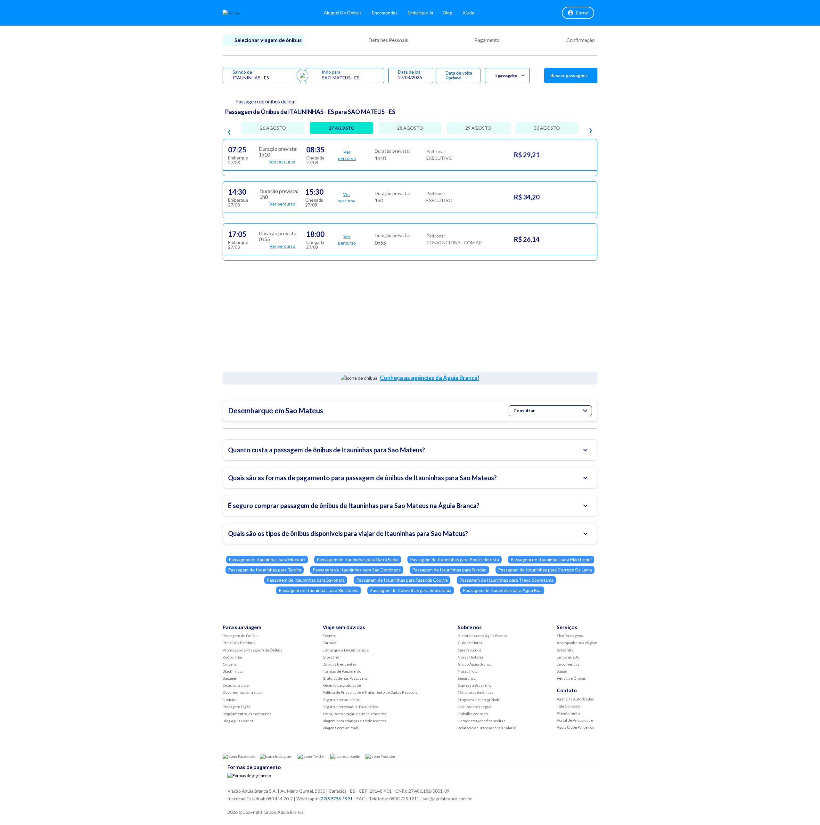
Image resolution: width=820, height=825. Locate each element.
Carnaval (330, 642)
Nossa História (470, 657)
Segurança (467, 678)
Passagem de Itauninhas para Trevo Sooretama (506, 580)
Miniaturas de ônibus (476, 692)
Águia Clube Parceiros (575, 727)
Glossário (331, 657)
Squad (562, 671)
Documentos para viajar (243, 692)
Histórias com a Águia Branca (482, 635)
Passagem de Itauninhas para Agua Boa (502, 590)
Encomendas (385, 12)
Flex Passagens (570, 635)
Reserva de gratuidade (342, 685)
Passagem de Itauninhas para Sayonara (306, 580)
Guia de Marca (470, 642)
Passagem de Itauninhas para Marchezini (551, 559)
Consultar (524, 410)
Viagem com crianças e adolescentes (354, 720)
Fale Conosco (568, 706)
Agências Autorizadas (575, 699)
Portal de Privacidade (575, 720)
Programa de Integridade (479, 699)
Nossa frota (468, 671)
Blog (447, 12)
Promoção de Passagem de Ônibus (252, 650)
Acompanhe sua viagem (577, 642)
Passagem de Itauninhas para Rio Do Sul (318, 590)
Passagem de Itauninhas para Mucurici (267, 559)
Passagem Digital (237, 706)
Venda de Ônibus (571, 678)
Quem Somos (469, 650)
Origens (230, 664)
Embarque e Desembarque (346, 650)
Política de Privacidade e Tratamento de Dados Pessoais (370, 692)
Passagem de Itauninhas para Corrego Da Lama (545, 569)
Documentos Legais (475, 706)
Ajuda (468, 12)
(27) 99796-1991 (336, 798)
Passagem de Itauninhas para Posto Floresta (454, 559)
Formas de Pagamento (342, 671)
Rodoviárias (233, 657)
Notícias (230, 699)
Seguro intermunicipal (341, 699)
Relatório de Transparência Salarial (487, 727)
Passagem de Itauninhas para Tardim (264, 569)
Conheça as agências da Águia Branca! (430, 377)
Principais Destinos (239, 642)
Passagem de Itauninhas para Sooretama (410, 590)
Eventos (330, 635)
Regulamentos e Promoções (247, 713)
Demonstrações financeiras (481, 720)
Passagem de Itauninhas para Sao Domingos (357, 569)
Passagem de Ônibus (240, 635)
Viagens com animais (341, 727)
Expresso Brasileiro (474, 685)
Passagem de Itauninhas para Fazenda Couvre (402, 580)
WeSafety (565, 650)
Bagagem (231, 678)
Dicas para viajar (236, 685)
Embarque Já (420, 12)
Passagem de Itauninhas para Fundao (449, 569)
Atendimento (568, 713)
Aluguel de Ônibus (343, 12)
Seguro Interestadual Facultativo (350, 706)
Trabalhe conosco (473, 713)
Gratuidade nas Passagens (345, 678)
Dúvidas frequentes (340, 664)
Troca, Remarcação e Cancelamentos (354, 713)
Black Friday (233, 671)
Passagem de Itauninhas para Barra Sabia (357, 559)
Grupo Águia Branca (475, 664)
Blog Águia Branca (238, 720)
